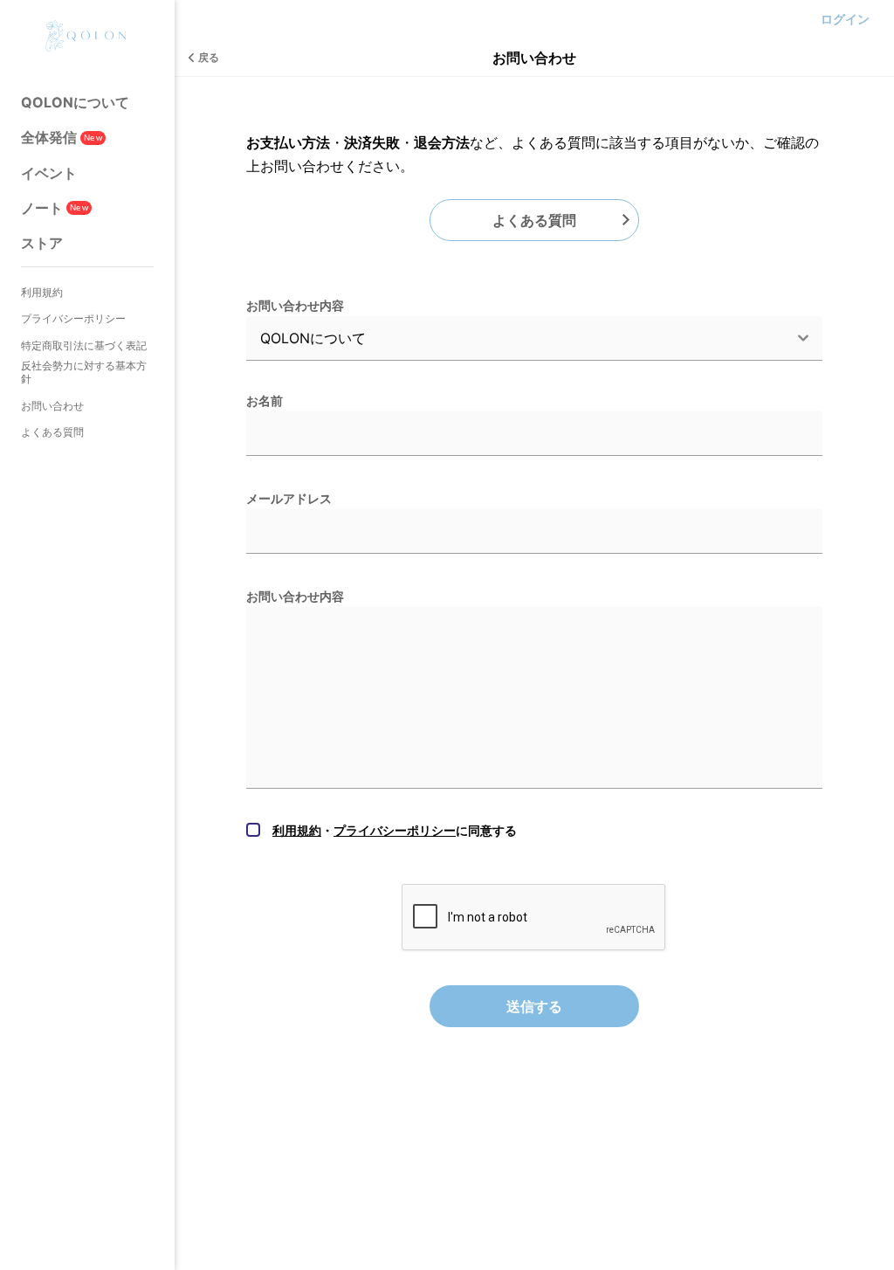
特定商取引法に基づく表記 (84, 345)
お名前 (264, 400)
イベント (49, 173)
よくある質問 (52, 431)
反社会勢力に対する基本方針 (84, 372)
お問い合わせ (52, 405)
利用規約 (42, 292)
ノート (54, 208)
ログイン (845, 18)
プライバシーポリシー (73, 318)
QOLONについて (75, 102)
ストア (42, 243)
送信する (534, 1006)
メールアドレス (289, 498)
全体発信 (61, 137)
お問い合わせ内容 (295, 305)
